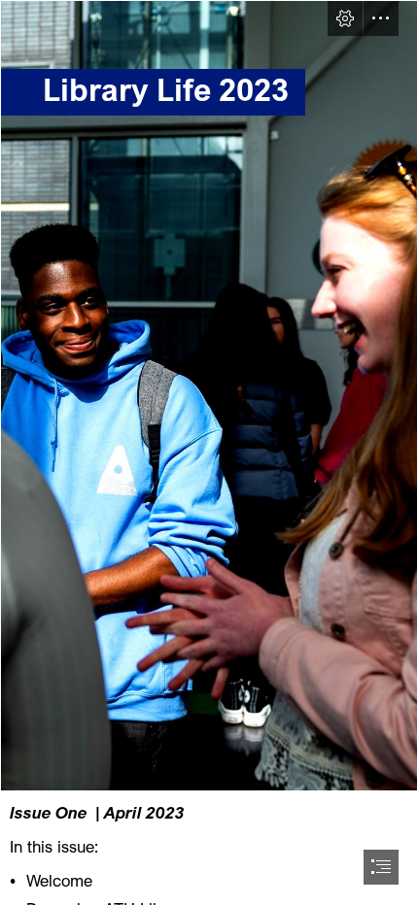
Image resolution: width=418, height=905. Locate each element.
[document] (209, 452)
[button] (345, 18)
